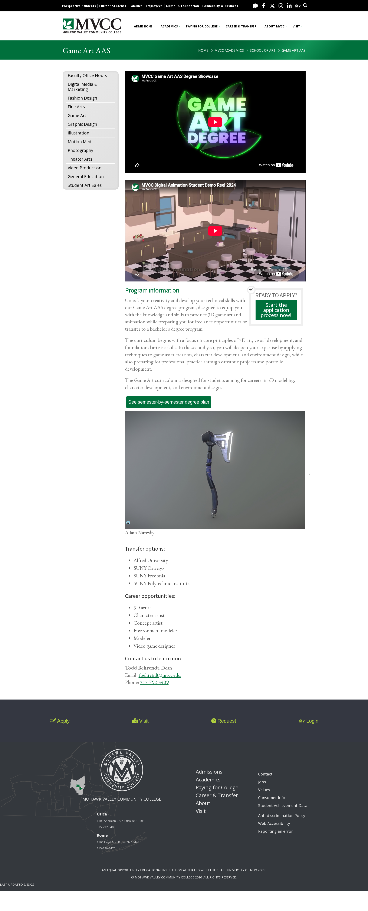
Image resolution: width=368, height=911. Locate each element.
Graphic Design (82, 124)
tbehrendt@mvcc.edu (160, 675)
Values (264, 789)
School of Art (263, 50)
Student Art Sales (85, 185)
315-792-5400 (106, 827)
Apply (63, 721)
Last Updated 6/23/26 (17, 884)
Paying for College (202, 26)
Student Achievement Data (282, 805)
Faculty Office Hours (87, 75)
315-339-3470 (106, 848)
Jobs (262, 781)
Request (226, 721)
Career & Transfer (241, 26)
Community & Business (220, 6)
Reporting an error (275, 831)
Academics (169, 26)
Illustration (78, 133)
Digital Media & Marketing (82, 86)
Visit (296, 26)
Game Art (77, 115)
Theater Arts (80, 159)
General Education (86, 176)
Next (308, 473)
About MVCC (274, 26)
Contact (265, 774)
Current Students (112, 6)
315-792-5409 (154, 682)
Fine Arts (76, 107)
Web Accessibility (274, 823)
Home (203, 50)
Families (136, 6)
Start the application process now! (276, 309)
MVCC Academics (229, 50)
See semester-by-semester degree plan (168, 402)
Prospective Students (79, 6)
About (203, 803)
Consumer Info (271, 797)
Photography (80, 150)
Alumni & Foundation (182, 6)
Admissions (143, 26)
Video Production (84, 168)
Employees (154, 6)
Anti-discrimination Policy (281, 815)
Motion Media (81, 141)
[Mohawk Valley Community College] (92, 25)
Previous (122, 473)
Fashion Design (82, 98)
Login (312, 721)
